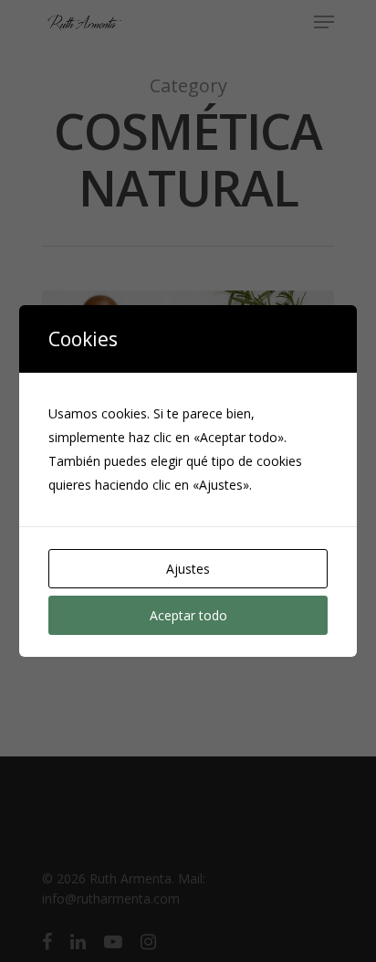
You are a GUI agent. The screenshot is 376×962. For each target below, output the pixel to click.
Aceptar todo (188, 615)
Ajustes (188, 568)
